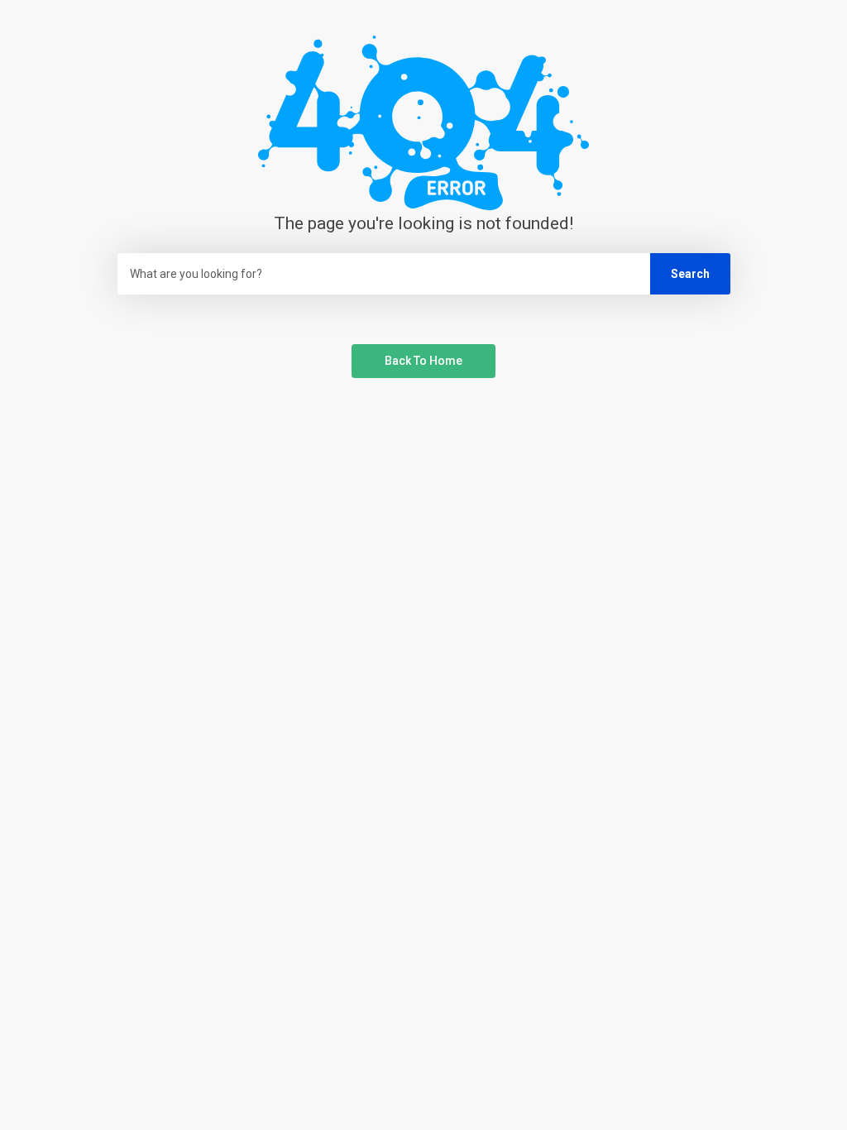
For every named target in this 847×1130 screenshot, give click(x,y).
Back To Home (423, 360)
